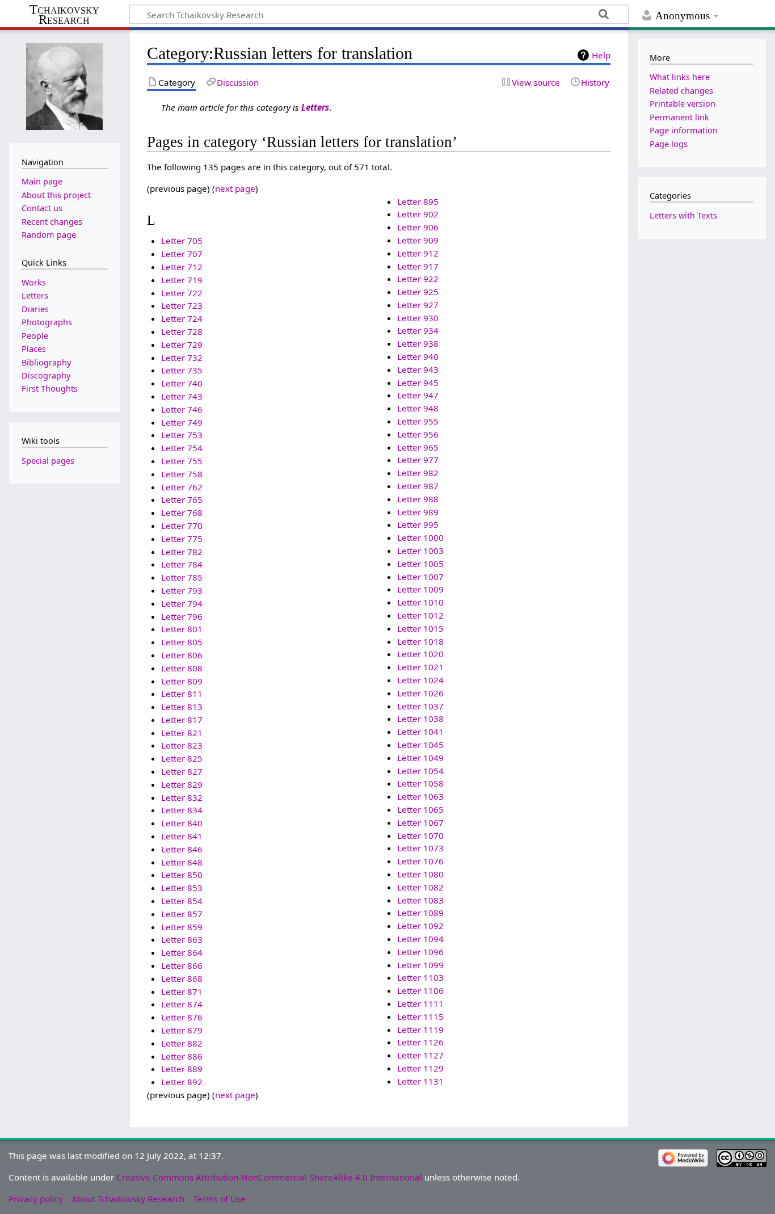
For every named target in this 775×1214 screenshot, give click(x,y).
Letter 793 (182, 590)
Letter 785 (182, 577)
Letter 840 (182, 823)
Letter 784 (182, 564)
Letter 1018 (420, 641)
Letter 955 (418, 421)
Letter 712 (182, 266)
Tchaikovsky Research (64, 15)
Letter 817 (182, 719)
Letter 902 (418, 214)
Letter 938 (418, 343)
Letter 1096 (420, 951)
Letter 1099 (420, 965)
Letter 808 (182, 668)
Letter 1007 (420, 576)
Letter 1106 (420, 990)
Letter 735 (182, 370)
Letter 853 (182, 887)
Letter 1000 (420, 537)
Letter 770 (182, 525)
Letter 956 (418, 434)
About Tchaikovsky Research (127, 1198)
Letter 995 (418, 524)
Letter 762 (182, 487)
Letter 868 (182, 978)
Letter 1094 (420, 938)
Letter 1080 (420, 874)
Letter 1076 (420, 861)
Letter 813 (182, 706)
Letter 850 (182, 874)
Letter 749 (182, 422)
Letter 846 (182, 849)
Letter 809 (182, 681)
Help (601, 55)
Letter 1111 (420, 1003)
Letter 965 (418, 447)
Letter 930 (418, 318)
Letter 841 (182, 836)
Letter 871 (182, 991)
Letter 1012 (420, 615)
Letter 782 (182, 551)
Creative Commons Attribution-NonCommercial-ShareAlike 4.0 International (269, 1177)
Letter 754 (182, 447)
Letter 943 (418, 369)
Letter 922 (418, 278)
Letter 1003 (420, 550)
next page (235, 188)
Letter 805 (182, 642)
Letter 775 (182, 538)
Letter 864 (182, 952)
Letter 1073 (420, 848)
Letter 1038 (420, 718)
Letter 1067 (420, 822)
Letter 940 (418, 356)
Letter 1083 (420, 900)
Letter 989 (418, 512)
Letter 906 (418, 227)
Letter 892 (182, 1081)
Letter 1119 (420, 1029)
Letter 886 (182, 1056)
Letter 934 (418, 330)
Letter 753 (182, 434)
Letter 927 (418, 304)
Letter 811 (182, 693)
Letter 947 (418, 395)
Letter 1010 (420, 602)
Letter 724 (182, 318)
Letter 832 (182, 797)
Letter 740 (182, 383)
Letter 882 (182, 1043)
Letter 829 (182, 784)
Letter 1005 (420, 563)
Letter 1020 (420, 653)
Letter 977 (418, 459)
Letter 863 (182, 939)
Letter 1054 (420, 770)
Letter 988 (418, 499)
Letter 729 (182, 344)
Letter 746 (182, 409)
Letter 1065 (420, 809)
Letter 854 (182, 900)
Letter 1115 (420, 1016)
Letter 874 (182, 1004)
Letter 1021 (420, 667)
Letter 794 (182, 603)
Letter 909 (418, 240)
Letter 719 (182, 279)
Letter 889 (182, 1068)
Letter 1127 (420, 1055)
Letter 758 (182, 474)
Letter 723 (182, 305)
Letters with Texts (683, 215)
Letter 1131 (420, 1081)
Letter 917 (418, 266)
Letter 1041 (420, 731)
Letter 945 (418, 382)
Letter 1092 (420, 925)
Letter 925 (418, 291)
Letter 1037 (420, 706)
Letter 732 (182, 357)
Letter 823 (182, 745)
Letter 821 (182, 732)
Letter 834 (182, 810)
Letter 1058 (420, 783)
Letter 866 (182, 965)
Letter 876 (182, 1017)
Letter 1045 (420, 744)
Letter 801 (182, 629)
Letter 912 (418, 253)
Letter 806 (182, 655)
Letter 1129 (420, 1068)
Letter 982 (418, 472)
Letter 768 (182, 512)
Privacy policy (36, 1198)
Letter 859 (182, 926)
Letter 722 (182, 293)
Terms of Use (219, 1198)
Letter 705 (182, 240)
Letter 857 (182, 913)
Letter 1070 (420, 835)
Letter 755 (182, 461)
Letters (315, 107)
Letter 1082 (420, 887)
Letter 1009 (420, 589)
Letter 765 (182, 499)
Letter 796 (182, 616)
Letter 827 (182, 771)
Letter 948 (418, 408)
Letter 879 (182, 1030)
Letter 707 (182, 253)
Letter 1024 (420, 680)
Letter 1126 (420, 1042)
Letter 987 (418, 486)
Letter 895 (418, 201)
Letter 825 (182, 758)
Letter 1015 (420, 628)
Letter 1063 (420, 796)
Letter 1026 (420, 693)
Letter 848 (182, 862)
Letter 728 (182, 331)
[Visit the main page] (65, 85)
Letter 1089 (420, 912)
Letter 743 (182, 396)
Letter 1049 (420, 757)
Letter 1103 (420, 977)
